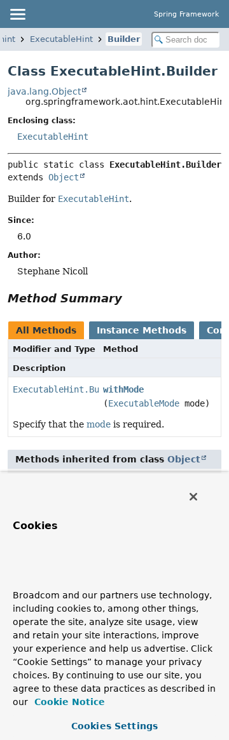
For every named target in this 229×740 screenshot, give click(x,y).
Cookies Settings (114, 726)
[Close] (193, 497)
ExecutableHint (61, 39)
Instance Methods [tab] (141, 330)
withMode (123, 389)
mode (99, 424)
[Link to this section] (131, 298)
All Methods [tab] (46, 330)
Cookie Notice (68, 702)
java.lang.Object (44, 91)
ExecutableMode (143, 403)
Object (63, 177)
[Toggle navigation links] (17, 14)
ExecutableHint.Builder (69, 389)
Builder (124, 39)
